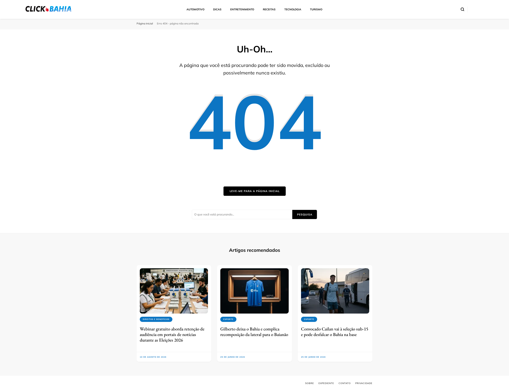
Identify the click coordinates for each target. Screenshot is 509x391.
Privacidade (363, 383)
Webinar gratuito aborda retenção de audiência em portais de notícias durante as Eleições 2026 (172, 334)
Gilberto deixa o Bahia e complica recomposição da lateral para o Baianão (254, 331)
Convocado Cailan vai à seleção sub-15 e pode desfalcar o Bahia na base (334, 331)
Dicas (217, 9)
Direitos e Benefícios (156, 319)
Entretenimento (242, 9)
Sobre (309, 383)
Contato (345, 383)
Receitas (269, 9)
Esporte (228, 319)
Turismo (316, 9)
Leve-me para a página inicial (255, 191)
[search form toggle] (462, 9)
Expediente (326, 383)
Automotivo (195, 9)
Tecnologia (292, 9)
